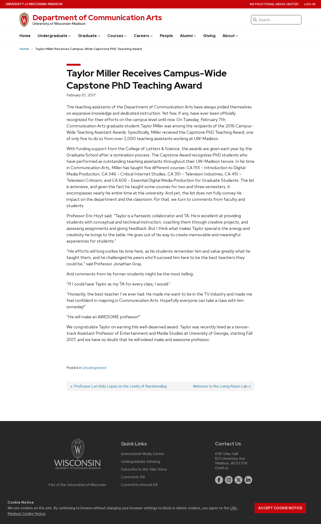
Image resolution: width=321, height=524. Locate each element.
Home (25, 35)
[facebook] (219, 480)
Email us (221, 467)
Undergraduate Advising (140, 461)
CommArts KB (133, 477)
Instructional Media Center (274, 4)
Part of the (77, 484)
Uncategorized (94, 367)
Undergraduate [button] (52, 35)
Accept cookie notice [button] (280, 508)
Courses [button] (115, 35)
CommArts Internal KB (139, 484)
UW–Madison (34, 4)
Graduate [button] (87, 35)
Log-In (309, 4)
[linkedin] (248, 480)
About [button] (229, 35)
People (166, 35)
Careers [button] (141, 35)
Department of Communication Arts (97, 17)
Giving (209, 35)
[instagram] (229, 480)
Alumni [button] (186, 35)
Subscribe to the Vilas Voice (144, 469)
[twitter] (239, 480)
